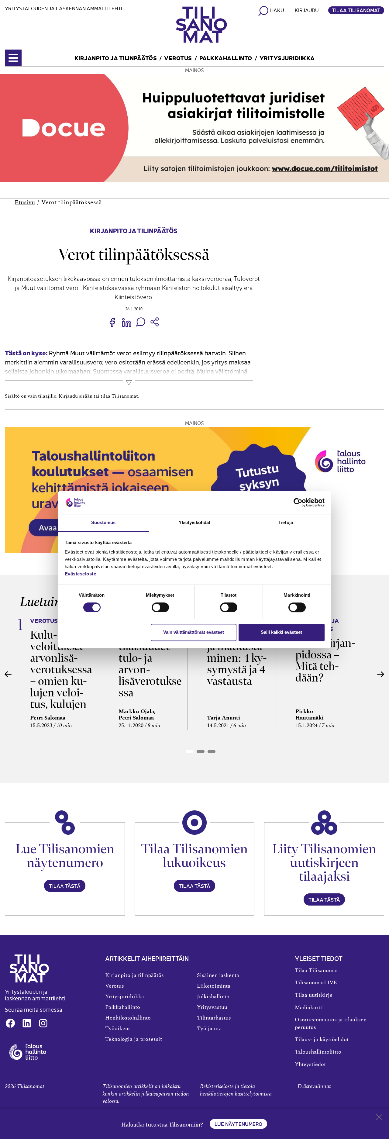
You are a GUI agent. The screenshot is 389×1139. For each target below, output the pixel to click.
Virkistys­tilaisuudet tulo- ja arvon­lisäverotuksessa (150, 663)
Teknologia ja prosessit (133, 1039)
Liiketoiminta (213, 986)
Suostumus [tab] (103, 522)
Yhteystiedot (310, 1064)
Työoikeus (118, 1028)
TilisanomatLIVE (316, 982)
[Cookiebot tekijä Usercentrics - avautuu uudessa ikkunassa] (298, 502)
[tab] (190, 751)
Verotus (178, 57)
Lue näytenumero (238, 1123)
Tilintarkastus (214, 1018)
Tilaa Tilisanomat (356, 10)
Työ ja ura (209, 1028)
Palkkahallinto (225, 57)
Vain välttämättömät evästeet (193, 632)
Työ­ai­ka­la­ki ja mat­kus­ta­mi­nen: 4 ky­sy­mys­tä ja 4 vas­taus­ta (237, 658)
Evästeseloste (80, 574)
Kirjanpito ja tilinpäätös (115, 57)
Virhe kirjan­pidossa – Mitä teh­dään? (325, 660)
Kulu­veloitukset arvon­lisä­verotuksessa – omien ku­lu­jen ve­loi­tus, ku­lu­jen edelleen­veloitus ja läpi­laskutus (61, 686)
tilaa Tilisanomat (119, 396)
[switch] (160, 607)
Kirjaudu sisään (75, 396)
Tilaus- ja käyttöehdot (322, 1039)
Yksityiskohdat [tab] (194, 522)
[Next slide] (380, 674)
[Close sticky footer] (379, 1118)
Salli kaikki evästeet (281, 632)
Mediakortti (309, 1007)
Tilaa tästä (65, 885)
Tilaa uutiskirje (313, 995)
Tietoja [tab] (285, 522)
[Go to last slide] (8, 674)
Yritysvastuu (212, 1007)
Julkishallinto (213, 996)
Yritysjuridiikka (287, 57)
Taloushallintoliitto (318, 1052)
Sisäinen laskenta (218, 975)
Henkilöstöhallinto (128, 1018)
